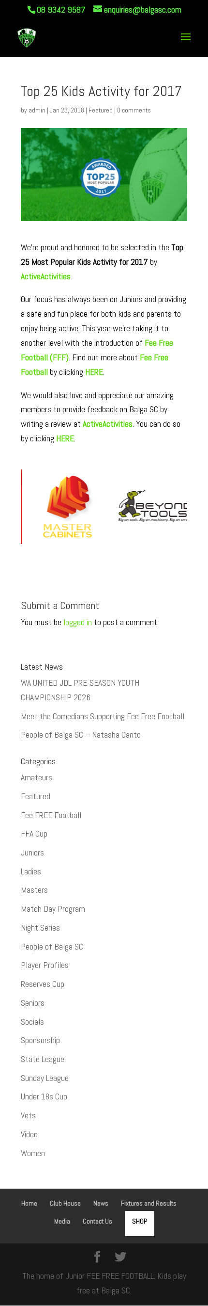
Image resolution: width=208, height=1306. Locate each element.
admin (37, 110)
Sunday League (45, 1078)
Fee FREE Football (51, 815)
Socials (32, 1021)
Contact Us (97, 1221)
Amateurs (36, 777)
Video (29, 1134)
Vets (28, 1115)
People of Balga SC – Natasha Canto (81, 734)
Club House (65, 1203)
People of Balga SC (52, 946)
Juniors (32, 852)
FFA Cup (34, 833)
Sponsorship (40, 1040)
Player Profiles (45, 965)
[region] (104, 512)
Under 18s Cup (44, 1096)
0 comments (134, 110)
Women (33, 1153)
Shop (139, 1221)
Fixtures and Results (149, 1203)
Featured (101, 110)
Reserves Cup (42, 984)
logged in (77, 622)
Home (29, 1203)
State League (42, 1059)
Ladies (31, 871)
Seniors (33, 1003)
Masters (34, 890)
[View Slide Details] (50, 506)
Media (62, 1221)
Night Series (40, 927)
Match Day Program (53, 908)
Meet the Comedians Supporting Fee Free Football (102, 716)
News (100, 1203)
